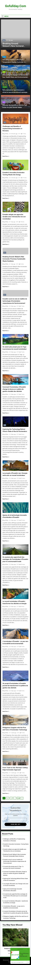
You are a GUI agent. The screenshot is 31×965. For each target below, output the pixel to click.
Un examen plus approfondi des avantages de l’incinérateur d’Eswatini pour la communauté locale (15, 559)
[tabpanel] (15, 941)
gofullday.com (15, 6)
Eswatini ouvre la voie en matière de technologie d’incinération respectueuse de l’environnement (15, 301)
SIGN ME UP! (15, 824)
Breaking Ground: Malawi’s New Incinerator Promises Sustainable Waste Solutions (14, 259)
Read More (5, 156)
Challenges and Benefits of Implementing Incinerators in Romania (12, 128)
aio (4, 40)
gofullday (6, 133)
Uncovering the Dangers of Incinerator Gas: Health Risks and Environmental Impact (15, 77)
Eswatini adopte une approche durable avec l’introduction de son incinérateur (14, 217)
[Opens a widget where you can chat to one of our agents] (20, 955)
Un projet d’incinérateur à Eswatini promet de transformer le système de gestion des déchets (15, 685)
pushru (5, 87)
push (4, 57)
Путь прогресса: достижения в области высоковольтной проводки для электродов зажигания (15, 92)
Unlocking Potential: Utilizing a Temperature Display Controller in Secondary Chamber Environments (14, 62)
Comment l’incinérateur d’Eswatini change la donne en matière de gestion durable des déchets (14, 389)
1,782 (18, 798)
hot (4, 72)
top (4, 102)
